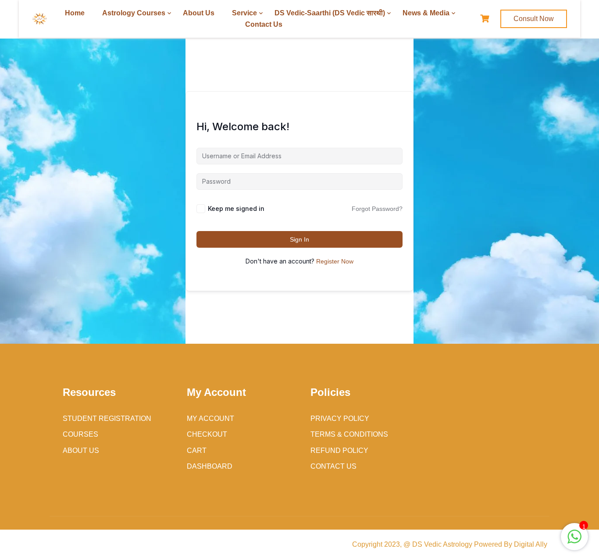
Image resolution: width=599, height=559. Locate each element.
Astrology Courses (133, 13)
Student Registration (107, 418)
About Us (198, 13)
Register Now (334, 261)
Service (244, 13)
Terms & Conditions (349, 434)
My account (210, 418)
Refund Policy (339, 450)
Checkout (207, 434)
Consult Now (533, 18)
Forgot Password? (377, 208)
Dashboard (209, 466)
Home (75, 13)
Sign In (299, 239)
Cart (197, 450)
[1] (574, 541)
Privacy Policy (339, 418)
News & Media (426, 13)
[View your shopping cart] (486, 18)
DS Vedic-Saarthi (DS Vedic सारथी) (330, 13)
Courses (80, 434)
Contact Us (263, 24)
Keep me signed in (236, 208)
